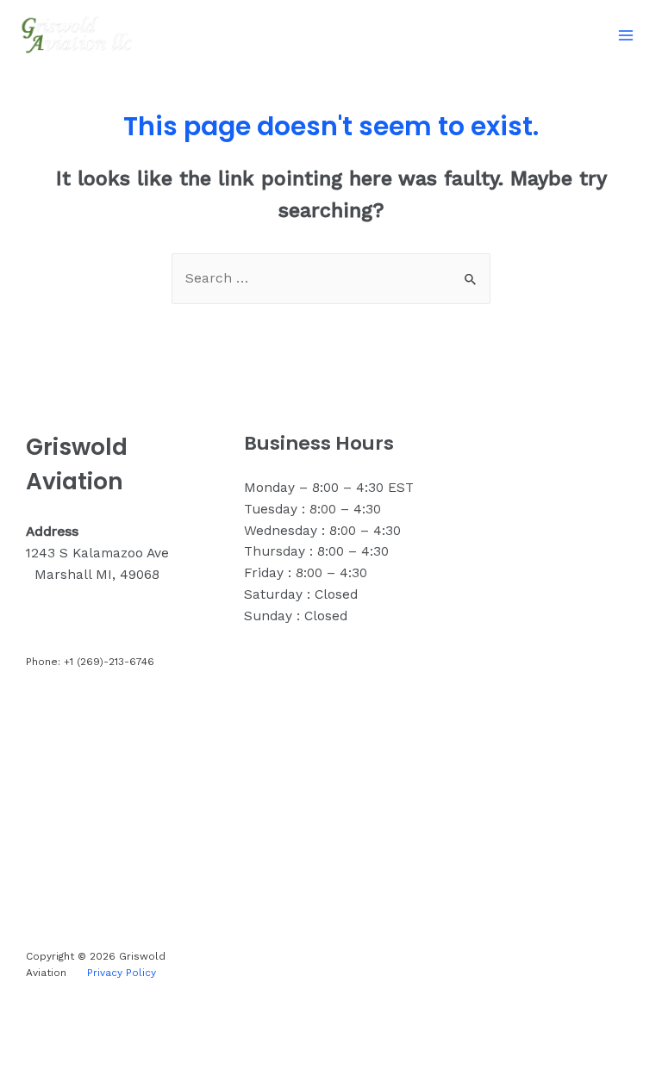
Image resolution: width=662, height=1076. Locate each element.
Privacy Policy (121, 973)
